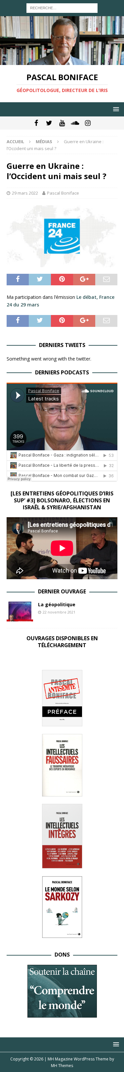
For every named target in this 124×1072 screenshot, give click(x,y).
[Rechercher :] (62, 7)
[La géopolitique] (20, 611)
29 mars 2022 (25, 193)
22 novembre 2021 (59, 612)
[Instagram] (88, 123)
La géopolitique (56, 604)
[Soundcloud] (75, 123)
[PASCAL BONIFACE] (62, 61)
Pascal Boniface (63, 193)
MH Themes (62, 1065)
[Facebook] (36, 123)
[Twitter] (49, 123)
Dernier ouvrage (62, 591)
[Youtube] (62, 123)
